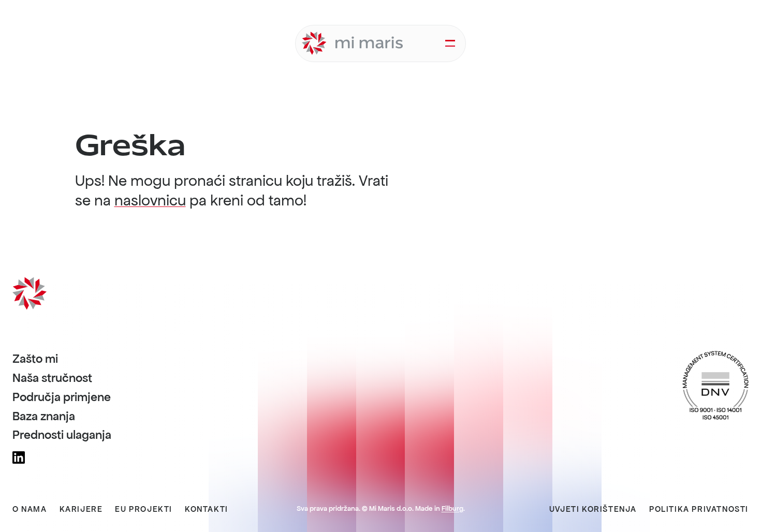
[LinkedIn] (18, 457)
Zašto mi (35, 359)
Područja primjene (61, 397)
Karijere (81, 509)
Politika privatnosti (699, 509)
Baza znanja (43, 416)
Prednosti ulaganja (61, 435)
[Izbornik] (450, 43)
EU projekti (143, 509)
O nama (29, 509)
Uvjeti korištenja (593, 509)
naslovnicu (150, 200)
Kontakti (206, 509)
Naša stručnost (52, 378)
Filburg (452, 508)
